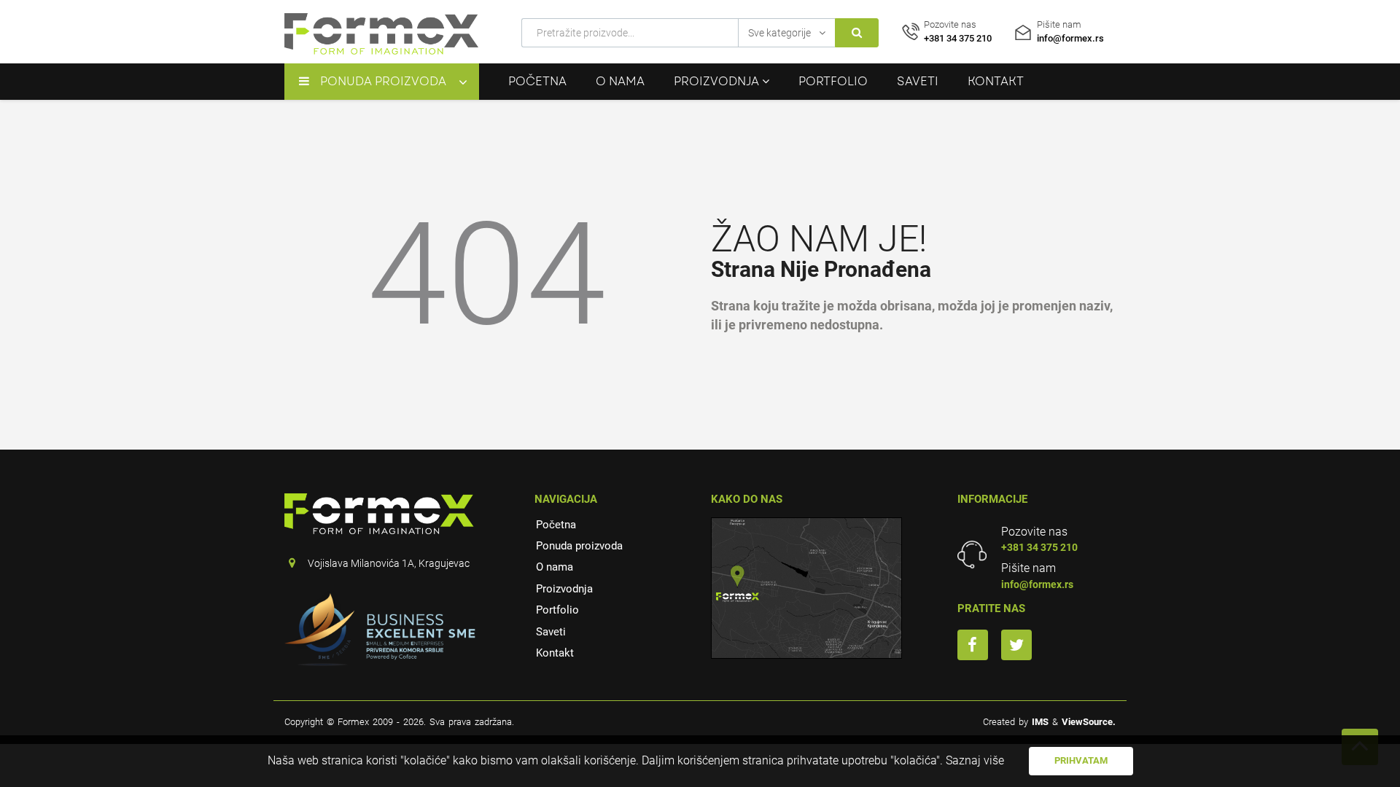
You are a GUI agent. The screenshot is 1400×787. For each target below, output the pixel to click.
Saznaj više (975, 760)
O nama (620, 81)
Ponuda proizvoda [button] (383, 81)
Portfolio (833, 81)
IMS (1040, 721)
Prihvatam (1081, 760)
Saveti (917, 81)
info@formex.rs (1037, 584)
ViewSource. (1089, 721)
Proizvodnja (564, 588)
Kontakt (996, 81)
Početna (537, 81)
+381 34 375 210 (1039, 547)
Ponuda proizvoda (579, 545)
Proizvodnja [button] (718, 81)
